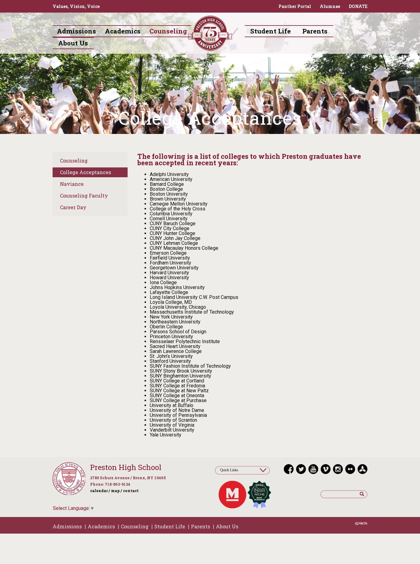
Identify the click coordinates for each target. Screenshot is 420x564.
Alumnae (330, 6)
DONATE (358, 6)
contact (131, 490)
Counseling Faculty (84, 195)
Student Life (169, 526)
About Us (227, 526)
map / (116, 490)
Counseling (74, 160)
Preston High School (125, 467)
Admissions (67, 526)
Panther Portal (295, 6)
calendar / (100, 490)
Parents (200, 526)
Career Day (73, 207)
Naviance (72, 184)
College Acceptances (85, 172)
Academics (101, 526)
